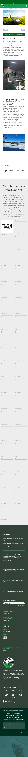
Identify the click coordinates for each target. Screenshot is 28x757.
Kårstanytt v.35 (6, 536)
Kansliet (16, 8)
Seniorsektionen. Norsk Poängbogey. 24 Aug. (12, 543)
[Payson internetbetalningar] (7, 603)
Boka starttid (8, 701)
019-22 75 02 (9, 0)
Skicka (20, 732)
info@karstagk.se (16, 109)
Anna (6, 8)
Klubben (21, 8)
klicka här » (19, 174)
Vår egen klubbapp (7, 546)
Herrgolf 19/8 (6, 541)
